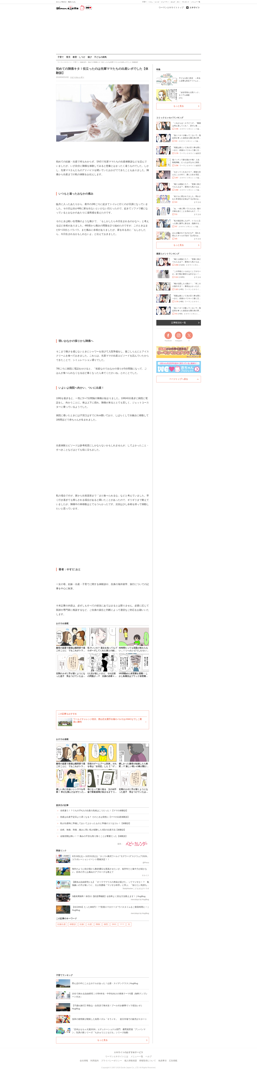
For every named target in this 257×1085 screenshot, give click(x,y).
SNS (114, 924)
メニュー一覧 (195, 2)
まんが (173, 2)
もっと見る (102, 1040)
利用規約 (94, 1060)
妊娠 (82, 924)
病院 (106, 924)
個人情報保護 (130, 1060)
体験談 (73, 924)
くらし (150, 2)
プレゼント (185, 2)
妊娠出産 (61, 924)
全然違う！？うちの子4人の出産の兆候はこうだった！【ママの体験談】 (94, 810)
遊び (90, 57)
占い (178, 2)
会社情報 (84, 1060)
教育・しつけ (79, 57)
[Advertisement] (128, 32)
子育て (144, 2)
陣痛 (98, 924)
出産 (90, 924)
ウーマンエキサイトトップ (171, 7)
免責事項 (162, 1060)
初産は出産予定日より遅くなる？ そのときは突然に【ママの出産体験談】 (95, 817)
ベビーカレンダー (77, 77)
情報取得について (147, 1060)
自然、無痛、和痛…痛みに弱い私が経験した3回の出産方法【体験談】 (93, 830)
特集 (158, 69)
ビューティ (165, 2)
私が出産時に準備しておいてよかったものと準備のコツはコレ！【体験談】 (95, 823)
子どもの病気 (100, 57)
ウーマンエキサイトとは (116, 1056)
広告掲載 (173, 1060)
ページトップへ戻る (178, 379)
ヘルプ (148, 1056)
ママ (122, 924)
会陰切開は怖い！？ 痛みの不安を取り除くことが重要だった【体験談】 (93, 836)
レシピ (157, 2)
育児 (68, 57)
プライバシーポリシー (111, 1060)
